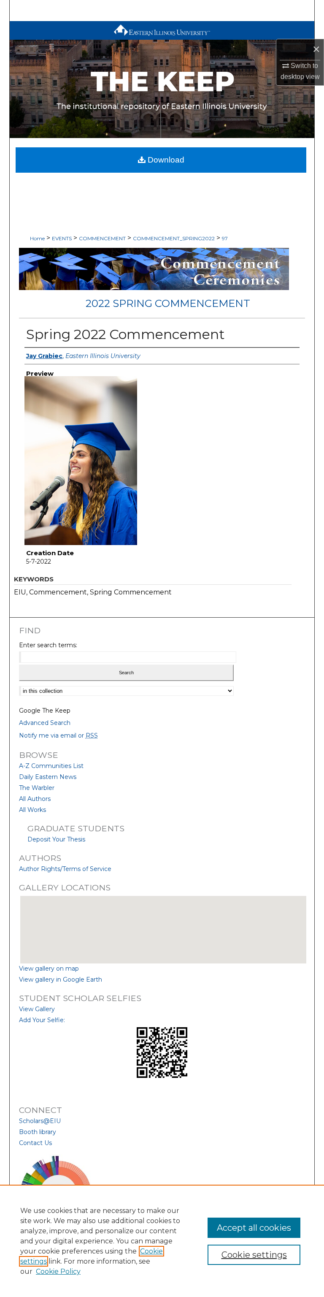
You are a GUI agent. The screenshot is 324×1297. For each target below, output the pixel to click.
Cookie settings (254, 1255)
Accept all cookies (254, 1228)
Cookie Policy (58, 1271)
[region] (162, 1241)
